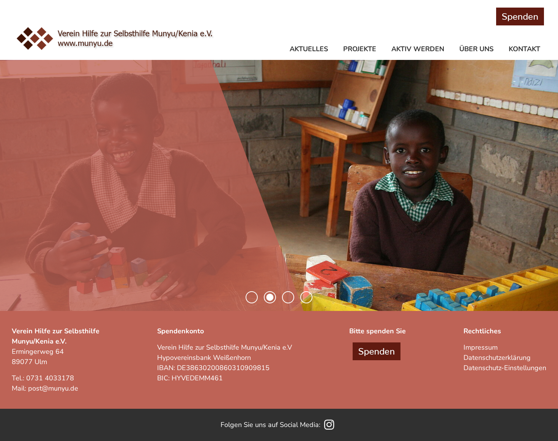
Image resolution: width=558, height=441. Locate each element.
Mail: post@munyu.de (45, 388)
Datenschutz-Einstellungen (504, 367)
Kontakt (524, 48)
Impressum (480, 347)
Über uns (476, 48)
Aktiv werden (417, 48)
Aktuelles (309, 48)
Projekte (359, 48)
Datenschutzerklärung (497, 357)
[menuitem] (310, 50)
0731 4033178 (50, 378)
